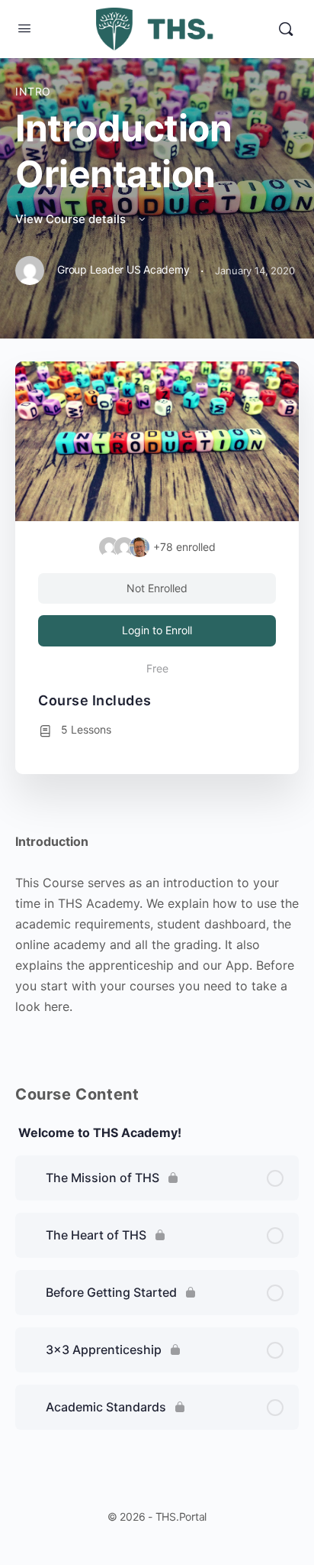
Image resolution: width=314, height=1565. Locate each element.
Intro (33, 91)
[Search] (286, 29)
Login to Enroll (157, 630)
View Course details (72, 219)
